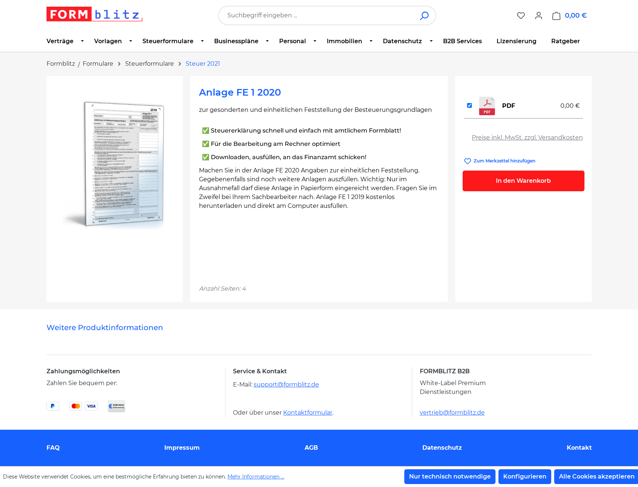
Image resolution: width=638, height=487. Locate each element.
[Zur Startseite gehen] (95, 14)
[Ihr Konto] (539, 15)
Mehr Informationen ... (255, 476)
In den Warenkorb (523, 180)
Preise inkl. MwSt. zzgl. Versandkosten (527, 137)
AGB (311, 447)
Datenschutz (442, 447)
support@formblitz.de (286, 384)
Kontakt (579, 447)
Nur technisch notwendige (450, 476)
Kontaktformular (307, 412)
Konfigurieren (524, 476)
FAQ (53, 447)
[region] (115, 164)
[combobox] (316, 15)
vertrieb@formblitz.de (452, 412)
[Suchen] (425, 15)
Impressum (182, 447)
